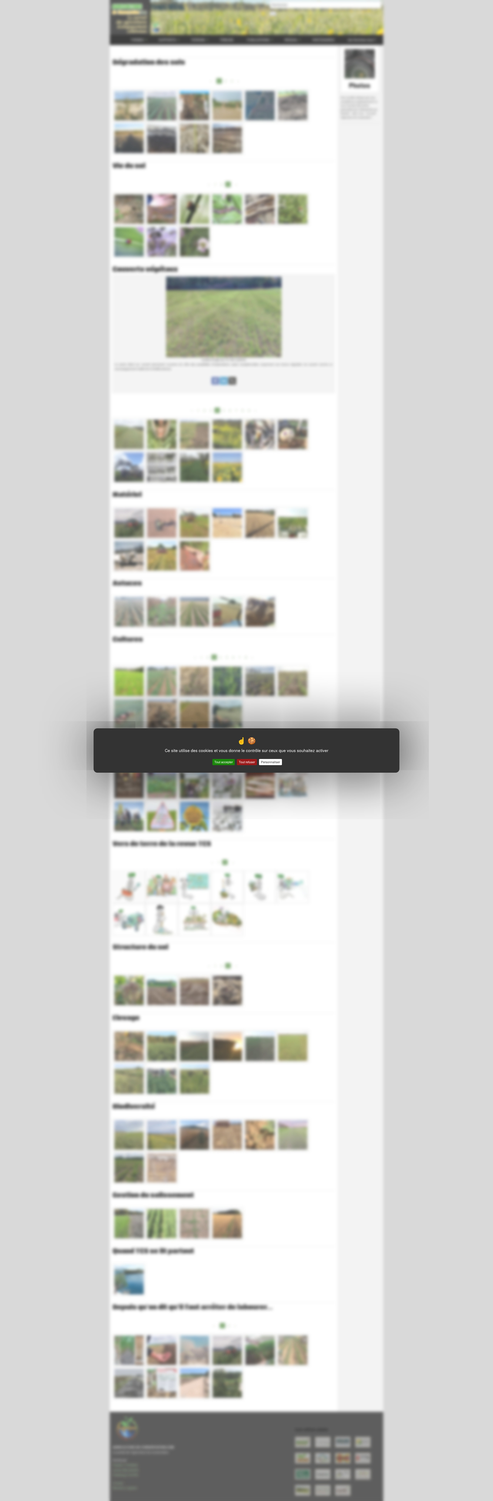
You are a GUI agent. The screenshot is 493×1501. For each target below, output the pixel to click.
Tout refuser (247, 762)
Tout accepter (223, 762)
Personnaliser (270, 762)
